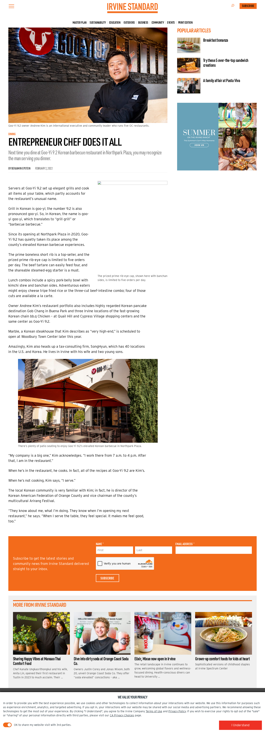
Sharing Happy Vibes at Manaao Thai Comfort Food (37, 661)
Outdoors (129, 22)
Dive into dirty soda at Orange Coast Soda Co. (101, 661)
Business (143, 22)
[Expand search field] (233, 6)
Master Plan (80, 22)
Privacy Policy (177, 711)
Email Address (184, 543)
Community (158, 22)
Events (171, 22)
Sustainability (98, 22)
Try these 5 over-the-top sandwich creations (225, 62)
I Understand (240, 725)
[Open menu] (11, 6)
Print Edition (185, 22)
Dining (12, 134)
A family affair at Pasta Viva (221, 80)
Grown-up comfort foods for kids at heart (222, 658)
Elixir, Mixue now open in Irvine (154, 658)
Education (114, 22)
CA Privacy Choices (122, 715)
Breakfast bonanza (215, 40)
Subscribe (248, 6)
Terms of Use (154, 711)
